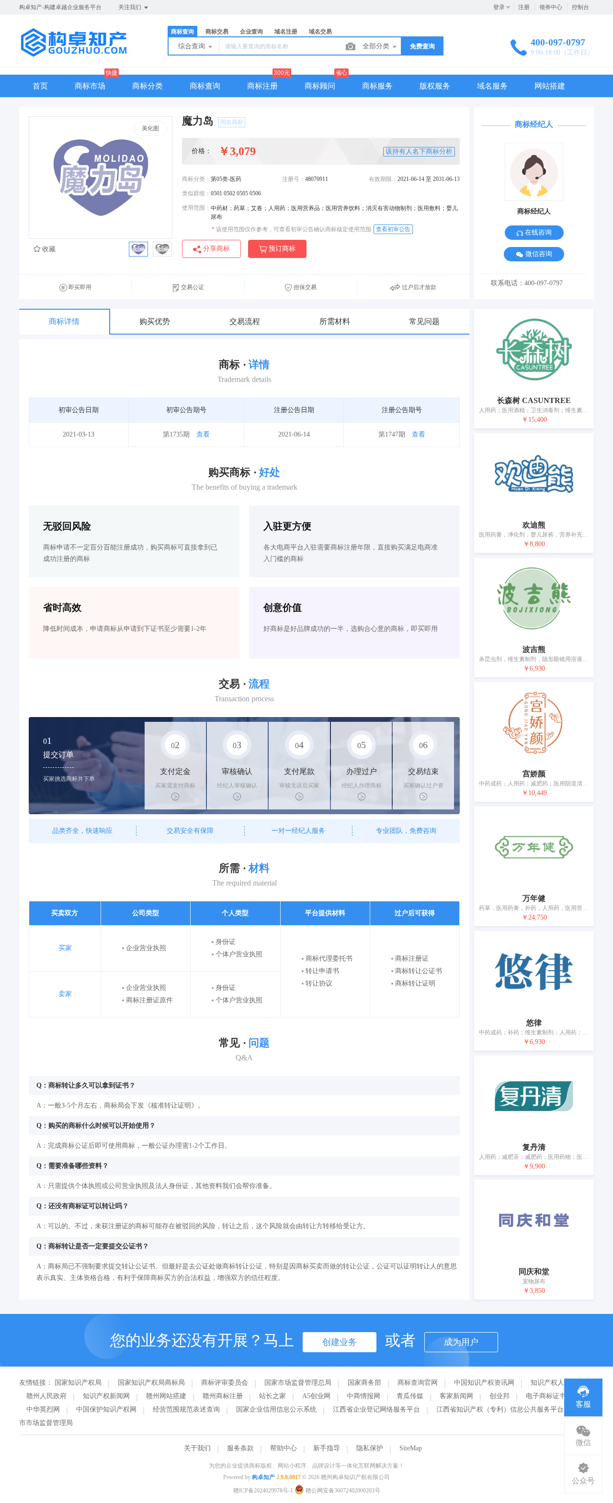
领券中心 (550, 7)
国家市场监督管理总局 (297, 1382)
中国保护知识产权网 (106, 1409)
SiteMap (410, 1448)
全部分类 (377, 46)
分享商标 (215, 248)
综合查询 (192, 46)
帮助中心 (283, 1448)
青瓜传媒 (410, 1396)
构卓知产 (263, 1477)
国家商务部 (364, 1382)
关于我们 (197, 1448)
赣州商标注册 (223, 1396)
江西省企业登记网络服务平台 (376, 1409)
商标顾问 (320, 86)
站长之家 (272, 1396)
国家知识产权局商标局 (151, 1382)
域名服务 (492, 86)
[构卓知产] (81, 54)
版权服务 (435, 86)
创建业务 (339, 1342)
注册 (524, 7)
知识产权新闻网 (106, 1396)
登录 (499, 7)
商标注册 (262, 86)
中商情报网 (363, 1396)
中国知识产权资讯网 (484, 1382)
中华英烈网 (43, 1409)
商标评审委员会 (224, 1382)
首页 (40, 86)
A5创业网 (316, 1396)
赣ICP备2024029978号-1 (263, 1490)
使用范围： (196, 207)
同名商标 (231, 122)
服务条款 (240, 1448)
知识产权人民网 (554, 1382)
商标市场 (90, 86)
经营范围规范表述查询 (186, 1409)
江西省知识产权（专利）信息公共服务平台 (500, 1409)
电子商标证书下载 (552, 1396)
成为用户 (461, 1342)
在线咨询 (537, 232)
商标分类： (196, 179)
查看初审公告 (393, 229)
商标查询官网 (417, 1382)
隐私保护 (369, 1448)
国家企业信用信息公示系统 (276, 1409)
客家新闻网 (456, 1396)
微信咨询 (537, 254)
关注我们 (130, 7)
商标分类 (147, 86)
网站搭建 (549, 86)
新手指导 (326, 1448)
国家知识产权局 (78, 1382)
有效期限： (383, 179)
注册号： (293, 179)
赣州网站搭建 (166, 1396)
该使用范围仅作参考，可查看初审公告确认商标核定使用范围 (291, 229)
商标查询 (205, 86)
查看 (203, 434)
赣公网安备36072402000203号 (342, 1490)
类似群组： (196, 193)
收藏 (48, 249)
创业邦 (499, 1396)
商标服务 (377, 86)
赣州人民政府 (46, 1396)
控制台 (580, 7)
